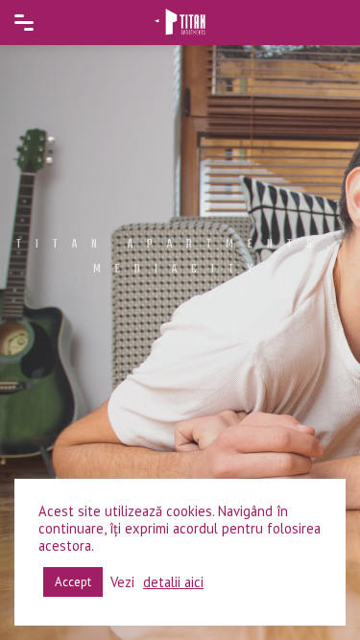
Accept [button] (73, 582)
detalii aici (173, 582)
